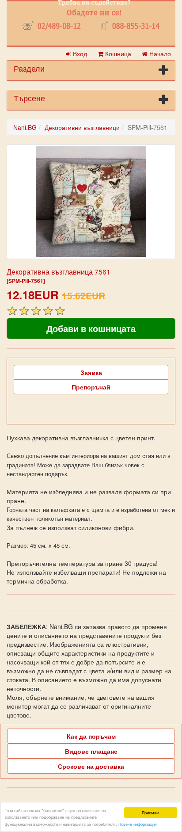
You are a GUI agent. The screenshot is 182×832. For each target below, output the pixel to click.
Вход (79, 53)
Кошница (117, 53)
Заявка (91, 372)
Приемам (150, 812)
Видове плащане (91, 751)
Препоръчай (91, 386)
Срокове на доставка (91, 766)
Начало (159, 53)
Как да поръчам (91, 736)
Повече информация (137, 824)
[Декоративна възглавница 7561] (91, 201)
